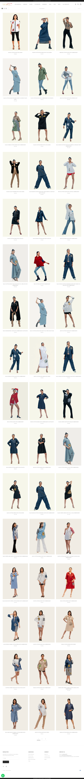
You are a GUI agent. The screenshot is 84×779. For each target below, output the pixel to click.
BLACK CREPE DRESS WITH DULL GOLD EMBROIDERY (69, 512)
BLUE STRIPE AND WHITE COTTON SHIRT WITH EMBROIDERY (15, 556)
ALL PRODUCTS (66, 4)
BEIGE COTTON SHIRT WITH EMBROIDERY (42, 687)
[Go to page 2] (45, 739)
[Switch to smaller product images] (4, 8)
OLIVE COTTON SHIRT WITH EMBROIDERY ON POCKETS (42, 98)
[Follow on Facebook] (3, 766)
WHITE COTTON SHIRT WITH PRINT (15, 52)
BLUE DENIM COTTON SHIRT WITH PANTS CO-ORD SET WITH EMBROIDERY (68, 145)
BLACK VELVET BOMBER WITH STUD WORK (15, 191)
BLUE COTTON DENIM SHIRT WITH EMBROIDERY (42, 556)
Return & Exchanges (31, 759)
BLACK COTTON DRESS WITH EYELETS (15, 238)
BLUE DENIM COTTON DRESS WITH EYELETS (15, 467)
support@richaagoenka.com (66, 755)
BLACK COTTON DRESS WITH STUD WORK (42, 144)
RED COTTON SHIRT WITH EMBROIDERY (15, 421)
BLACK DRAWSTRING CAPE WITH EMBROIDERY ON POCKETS (15, 330)
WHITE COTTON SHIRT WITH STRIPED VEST (68, 98)
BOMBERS (45, 4)
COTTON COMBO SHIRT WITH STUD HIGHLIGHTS (15, 687)
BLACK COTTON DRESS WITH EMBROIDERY (42, 467)
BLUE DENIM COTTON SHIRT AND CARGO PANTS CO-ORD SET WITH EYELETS (42, 192)
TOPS (55, 4)
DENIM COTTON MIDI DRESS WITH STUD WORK (42, 52)
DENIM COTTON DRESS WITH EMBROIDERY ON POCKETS (42, 421)
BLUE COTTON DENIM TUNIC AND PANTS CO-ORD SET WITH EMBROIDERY (15, 285)
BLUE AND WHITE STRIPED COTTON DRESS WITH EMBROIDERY (15, 733)
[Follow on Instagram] (6, 766)
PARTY (59, 4)
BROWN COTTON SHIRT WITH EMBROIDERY (69, 52)
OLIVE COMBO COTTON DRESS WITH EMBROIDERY (15, 144)
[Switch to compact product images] (6, 8)
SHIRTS (30, 4)
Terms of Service (31, 754)
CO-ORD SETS (37, 4)
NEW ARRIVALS (18, 4)
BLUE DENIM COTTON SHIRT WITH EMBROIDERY (15, 376)
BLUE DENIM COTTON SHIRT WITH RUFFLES (42, 238)
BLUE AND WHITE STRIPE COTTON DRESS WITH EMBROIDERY (15, 600)
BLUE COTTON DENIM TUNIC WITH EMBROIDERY (69, 467)
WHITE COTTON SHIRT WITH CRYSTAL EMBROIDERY (68, 191)
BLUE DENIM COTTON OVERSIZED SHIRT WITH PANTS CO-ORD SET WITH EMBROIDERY (68, 285)
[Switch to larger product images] (2, 8)
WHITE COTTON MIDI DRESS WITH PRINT (42, 376)
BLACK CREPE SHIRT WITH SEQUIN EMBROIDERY (69, 421)
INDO (50, 4)
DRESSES (25, 4)
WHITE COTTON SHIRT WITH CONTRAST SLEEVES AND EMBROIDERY (69, 557)
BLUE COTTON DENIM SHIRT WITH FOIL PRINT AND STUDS (42, 330)
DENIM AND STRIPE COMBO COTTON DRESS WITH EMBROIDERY (68, 688)
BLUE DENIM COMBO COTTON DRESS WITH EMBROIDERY (15, 644)
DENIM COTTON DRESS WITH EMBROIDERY (68, 732)
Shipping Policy (31, 757)
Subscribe (5, 761)
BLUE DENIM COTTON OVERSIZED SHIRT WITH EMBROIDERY (68, 376)
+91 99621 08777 (64, 754)
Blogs (45, 759)
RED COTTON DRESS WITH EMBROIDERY (68, 600)
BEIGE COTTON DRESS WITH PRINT (68, 644)
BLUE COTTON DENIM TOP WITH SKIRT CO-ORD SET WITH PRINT (15, 99)
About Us (46, 754)
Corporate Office (47, 757)
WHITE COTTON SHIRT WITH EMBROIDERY (68, 238)
